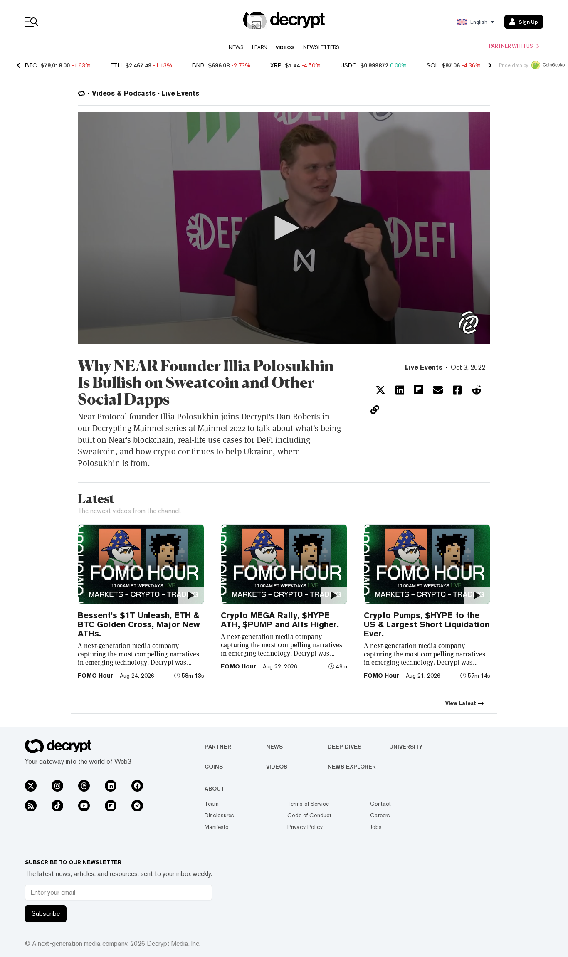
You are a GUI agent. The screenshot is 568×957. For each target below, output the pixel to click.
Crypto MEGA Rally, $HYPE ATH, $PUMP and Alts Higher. (280, 619)
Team (212, 803)
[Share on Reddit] (477, 390)
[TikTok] (57, 805)
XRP (276, 65)
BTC (31, 65)
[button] (284, 228)
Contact (380, 803)
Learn (259, 47)
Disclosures (219, 815)
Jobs (376, 827)
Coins (214, 766)
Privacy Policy (305, 827)
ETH (116, 65)
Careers (380, 815)
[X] (31, 786)
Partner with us (511, 46)
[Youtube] (84, 805)
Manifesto (217, 827)
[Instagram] (57, 786)
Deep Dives (344, 746)
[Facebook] (137, 786)
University (405, 746)
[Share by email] (438, 390)
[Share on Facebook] (457, 390)
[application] (284, 228)
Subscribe (46, 914)
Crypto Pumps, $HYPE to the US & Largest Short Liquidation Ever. (426, 624)
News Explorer (352, 766)
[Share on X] (380, 390)
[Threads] (84, 786)
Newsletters (321, 47)
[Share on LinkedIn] (399, 390)
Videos (285, 47)
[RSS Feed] (31, 805)
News (236, 47)
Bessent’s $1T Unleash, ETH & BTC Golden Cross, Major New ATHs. (139, 624)
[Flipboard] (110, 805)
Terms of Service (308, 803)
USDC (349, 65)
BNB (198, 65)
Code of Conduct (309, 815)
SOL (432, 65)
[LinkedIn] (110, 786)
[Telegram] (137, 805)
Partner (218, 746)
